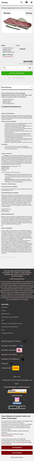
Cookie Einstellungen (7, 333)
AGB (2, 320)
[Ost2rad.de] (4, 2)
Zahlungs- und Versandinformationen (11, 323)
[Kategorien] (31, 2)
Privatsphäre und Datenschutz (9, 326)
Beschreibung (6, 87)
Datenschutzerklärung (7, 435)
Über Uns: (17, 376)
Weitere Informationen (17, 457)
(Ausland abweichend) (8, 56)
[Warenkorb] (26, 2)
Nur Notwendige (17, 453)
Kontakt (3, 310)
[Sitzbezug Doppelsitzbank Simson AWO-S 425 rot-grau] (17, 21)
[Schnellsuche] (21, 2)
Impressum (4, 307)
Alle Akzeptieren (17, 447)
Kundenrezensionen (8, 257)
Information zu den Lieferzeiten (10, 317)
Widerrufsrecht (5, 313)
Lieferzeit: (23, 49)
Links (2, 330)
